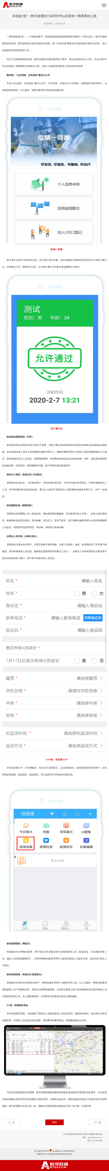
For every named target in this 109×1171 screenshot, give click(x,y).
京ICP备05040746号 (41, 1151)
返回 (54, 1122)
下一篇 (97, 1122)
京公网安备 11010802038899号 (63, 1151)
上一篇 (11, 1122)
